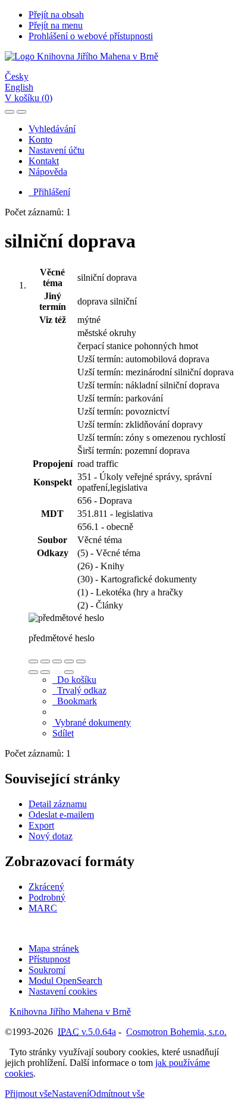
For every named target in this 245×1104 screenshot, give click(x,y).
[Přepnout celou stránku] (69, 661)
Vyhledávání (52, 129)
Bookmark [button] (74, 701)
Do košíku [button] (74, 680)
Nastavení (70, 1094)
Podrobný (47, 897)
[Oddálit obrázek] (45, 661)
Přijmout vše (28, 1094)
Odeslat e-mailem (61, 815)
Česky (17, 76)
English (19, 87)
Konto (40, 139)
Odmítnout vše (117, 1094)
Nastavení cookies (63, 991)
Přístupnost (49, 959)
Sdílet (63, 733)
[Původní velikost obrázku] (57, 661)
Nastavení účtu (56, 150)
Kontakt (44, 161)
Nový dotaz (51, 836)
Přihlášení (49, 192)
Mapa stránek (54, 948)
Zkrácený (46, 887)
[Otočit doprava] (45, 672)
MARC (43, 908)
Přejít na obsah (56, 15)
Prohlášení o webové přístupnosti (91, 36)
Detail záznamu (58, 804)
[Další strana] (69, 672)
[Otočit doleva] (33, 672)
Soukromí (47, 970)
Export (41, 825)
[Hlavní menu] (21, 112)
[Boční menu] (9, 112)
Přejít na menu (56, 25)
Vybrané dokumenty (91, 722)
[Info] (81, 661)
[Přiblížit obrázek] (33, 661)
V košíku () (28, 98)
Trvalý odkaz (79, 690)
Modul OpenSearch (65, 981)
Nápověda (48, 172)
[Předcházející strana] (57, 672)
